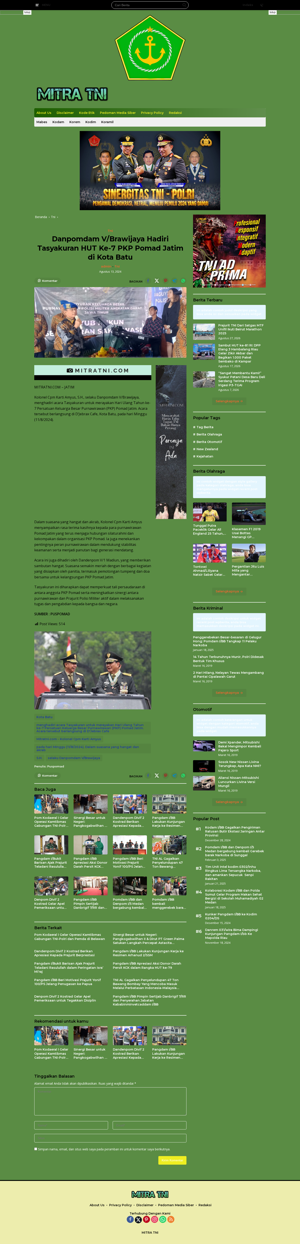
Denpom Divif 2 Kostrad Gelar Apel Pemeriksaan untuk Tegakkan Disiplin (50, 904)
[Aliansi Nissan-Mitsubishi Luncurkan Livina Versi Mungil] (204, 783)
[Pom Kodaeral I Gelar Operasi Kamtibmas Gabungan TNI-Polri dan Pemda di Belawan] (51, 804)
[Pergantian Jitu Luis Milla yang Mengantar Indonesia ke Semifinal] (249, 553)
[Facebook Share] (148, 280)
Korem (74, 122)
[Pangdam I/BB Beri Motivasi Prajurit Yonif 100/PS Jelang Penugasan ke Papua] (130, 844)
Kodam (58, 122)
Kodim (90, 122)
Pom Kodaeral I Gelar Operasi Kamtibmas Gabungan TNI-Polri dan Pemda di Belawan (51, 822)
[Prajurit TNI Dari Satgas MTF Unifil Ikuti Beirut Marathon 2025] (204, 332)
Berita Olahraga (209, 435)
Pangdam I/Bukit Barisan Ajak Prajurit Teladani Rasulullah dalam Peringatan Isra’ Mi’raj (50, 863)
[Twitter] (138, 1219)
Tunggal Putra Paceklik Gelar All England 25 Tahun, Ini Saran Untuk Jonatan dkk (208, 530)
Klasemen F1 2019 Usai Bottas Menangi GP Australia (246, 533)
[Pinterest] (146, 1220)
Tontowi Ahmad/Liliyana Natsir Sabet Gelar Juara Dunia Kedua (208, 571)
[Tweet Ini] (157, 280)
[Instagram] (154, 1220)
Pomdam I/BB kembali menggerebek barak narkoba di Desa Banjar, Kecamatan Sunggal (168, 904)
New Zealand (207, 449)
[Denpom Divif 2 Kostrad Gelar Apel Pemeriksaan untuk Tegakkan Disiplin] (51, 886)
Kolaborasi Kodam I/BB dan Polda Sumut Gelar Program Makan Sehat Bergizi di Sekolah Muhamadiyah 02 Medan (234, 897)
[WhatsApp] (162, 1220)
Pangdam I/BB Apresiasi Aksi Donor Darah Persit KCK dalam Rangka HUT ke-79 (90, 863)
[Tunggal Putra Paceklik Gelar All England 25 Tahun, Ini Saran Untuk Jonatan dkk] (210, 512)
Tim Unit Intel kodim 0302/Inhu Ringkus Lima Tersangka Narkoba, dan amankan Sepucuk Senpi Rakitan (233, 873)
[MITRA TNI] (72, 94)
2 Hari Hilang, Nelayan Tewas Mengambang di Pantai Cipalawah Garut (228, 675)
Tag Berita (205, 427)
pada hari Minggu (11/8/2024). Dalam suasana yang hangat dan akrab (87, 748)
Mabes (41, 122)
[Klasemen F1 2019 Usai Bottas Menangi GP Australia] (249, 514)
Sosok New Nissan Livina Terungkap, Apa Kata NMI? (239, 764)
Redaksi (175, 113)
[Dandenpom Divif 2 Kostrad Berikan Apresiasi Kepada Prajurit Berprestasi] (130, 804)
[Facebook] (130, 1220)
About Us (43, 113)
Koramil (107, 122)
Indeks (248, 5)
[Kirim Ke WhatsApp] (183, 280)
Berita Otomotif (209, 442)
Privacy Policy (152, 113)
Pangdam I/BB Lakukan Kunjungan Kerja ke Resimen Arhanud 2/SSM (168, 822)
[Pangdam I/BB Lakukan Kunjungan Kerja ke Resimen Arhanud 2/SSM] (169, 804)
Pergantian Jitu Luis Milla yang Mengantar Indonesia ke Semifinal (248, 571)
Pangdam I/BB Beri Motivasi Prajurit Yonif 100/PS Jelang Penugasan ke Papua (129, 863)
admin (106, 266)
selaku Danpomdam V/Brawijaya (74, 758)
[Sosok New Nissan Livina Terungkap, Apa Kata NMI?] (204, 766)
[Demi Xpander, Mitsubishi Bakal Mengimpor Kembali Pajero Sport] (204, 745)
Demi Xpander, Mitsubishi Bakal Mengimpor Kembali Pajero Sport (239, 746)
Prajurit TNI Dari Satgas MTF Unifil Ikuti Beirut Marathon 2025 (241, 329)
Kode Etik (87, 113)
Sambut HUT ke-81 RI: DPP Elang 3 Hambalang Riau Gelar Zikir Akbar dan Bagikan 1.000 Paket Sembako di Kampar (239, 354)
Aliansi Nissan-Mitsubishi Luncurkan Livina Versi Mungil (238, 782)
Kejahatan (205, 457)
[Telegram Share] (174, 280)
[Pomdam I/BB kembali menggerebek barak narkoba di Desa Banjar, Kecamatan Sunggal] (169, 886)
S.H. (39, 758)
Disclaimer (65, 113)
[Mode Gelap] (262, 5)
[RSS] (170, 1220)
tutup (27, 12)
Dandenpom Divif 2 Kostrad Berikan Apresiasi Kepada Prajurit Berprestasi (128, 822)
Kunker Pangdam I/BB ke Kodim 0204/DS (231, 916)
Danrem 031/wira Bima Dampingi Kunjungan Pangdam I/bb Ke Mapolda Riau (231, 934)
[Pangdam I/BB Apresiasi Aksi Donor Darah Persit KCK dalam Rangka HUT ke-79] (91, 844)
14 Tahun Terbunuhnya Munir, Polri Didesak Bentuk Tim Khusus (228, 659)
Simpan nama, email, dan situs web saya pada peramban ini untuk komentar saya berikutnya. (104, 1149)
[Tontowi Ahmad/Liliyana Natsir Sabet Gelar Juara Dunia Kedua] (210, 553)
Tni (110, 231)
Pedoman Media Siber (118, 113)
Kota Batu (44, 717)
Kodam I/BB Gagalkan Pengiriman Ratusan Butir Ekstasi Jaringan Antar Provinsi (235, 832)
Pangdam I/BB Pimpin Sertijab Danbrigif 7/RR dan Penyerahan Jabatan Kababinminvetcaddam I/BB (90, 904)
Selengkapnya (228, 401)
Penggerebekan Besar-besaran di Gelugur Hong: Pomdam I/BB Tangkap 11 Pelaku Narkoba (227, 641)
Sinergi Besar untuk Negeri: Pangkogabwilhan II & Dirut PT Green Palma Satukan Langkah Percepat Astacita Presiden (90, 822)
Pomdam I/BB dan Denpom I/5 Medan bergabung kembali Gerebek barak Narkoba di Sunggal (129, 904)
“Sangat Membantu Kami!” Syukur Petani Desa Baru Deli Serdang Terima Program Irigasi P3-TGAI (241, 379)
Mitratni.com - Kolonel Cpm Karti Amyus (68, 739)
